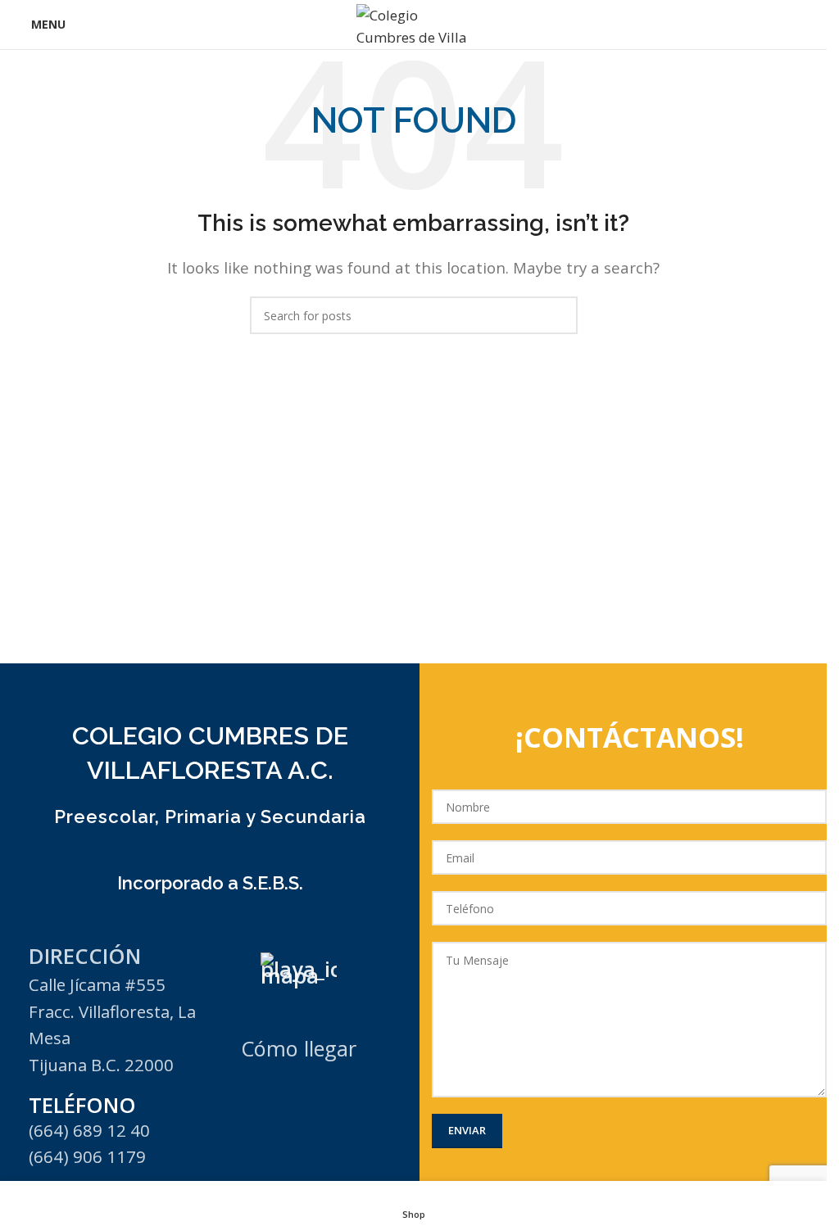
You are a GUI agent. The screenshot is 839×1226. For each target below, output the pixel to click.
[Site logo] (413, 23)
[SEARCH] (559, 315)
